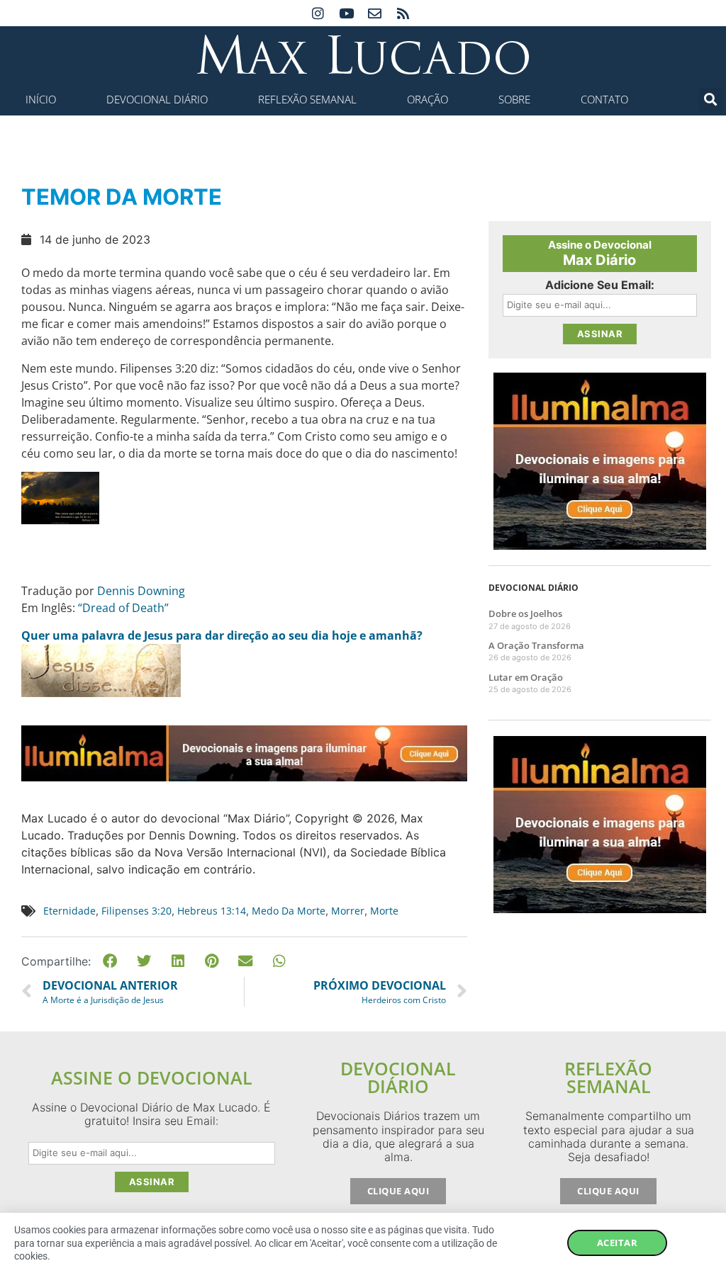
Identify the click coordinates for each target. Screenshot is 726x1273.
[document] (363, 636)
